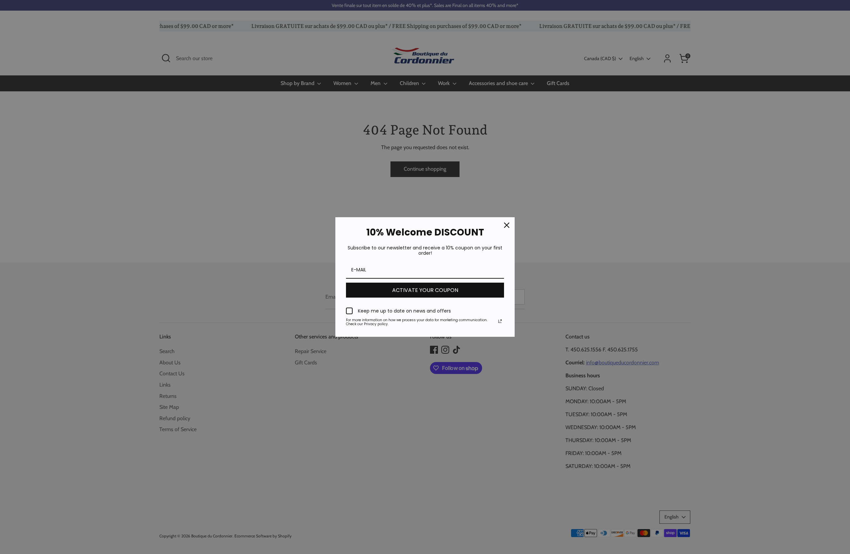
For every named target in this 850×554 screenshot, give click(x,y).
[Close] (507, 225)
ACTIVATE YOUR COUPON (425, 290)
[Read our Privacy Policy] (500, 321)
